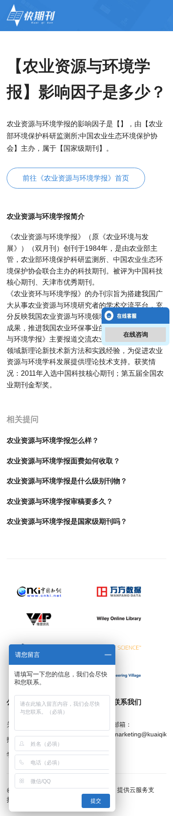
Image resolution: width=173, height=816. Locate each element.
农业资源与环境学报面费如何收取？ (63, 461)
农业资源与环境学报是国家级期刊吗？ (67, 521)
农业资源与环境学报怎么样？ (53, 440)
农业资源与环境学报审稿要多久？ (60, 501)
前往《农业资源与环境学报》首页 (76, 178)
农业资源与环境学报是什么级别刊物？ (67, 481)
